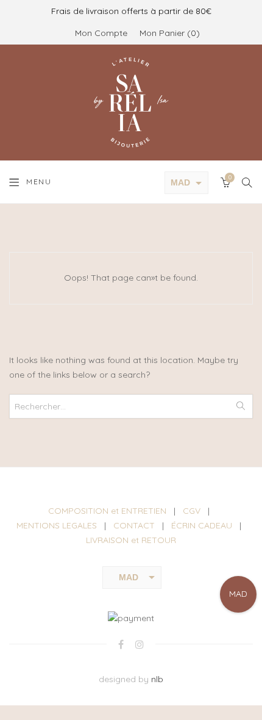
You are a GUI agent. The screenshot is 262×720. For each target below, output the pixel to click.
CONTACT (134, 525)
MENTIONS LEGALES (56, 525)
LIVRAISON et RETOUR (131, 540)
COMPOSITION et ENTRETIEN (107, 510)
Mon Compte (101, 32)
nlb (157, 679)
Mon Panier (168, 32)
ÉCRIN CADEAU (201, 525)
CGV (191, 510)
